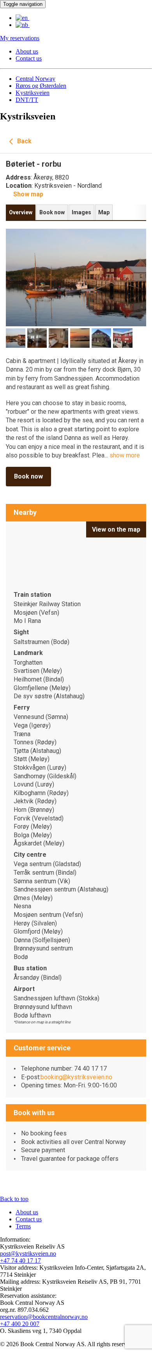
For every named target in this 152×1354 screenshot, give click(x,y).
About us (27, 51)
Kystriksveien (32, 92)
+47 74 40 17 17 (20, 1260)
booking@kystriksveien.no (76, 1077)
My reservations (19, 38)
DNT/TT (27, 99)
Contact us (29, 58)
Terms (23, 1226)
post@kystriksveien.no (28, 1253)
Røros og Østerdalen (41, 85)
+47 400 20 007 (19, 1323)
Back (24, 141)
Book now (28, 476)
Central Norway (35, 78)
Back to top (14, 1199)
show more (125, 455)
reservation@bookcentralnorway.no (44, 1316)
